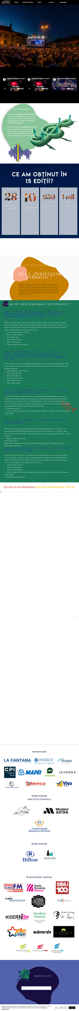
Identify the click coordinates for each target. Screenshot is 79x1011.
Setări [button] (56, 1007)
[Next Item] (75, 617)
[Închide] (77, 1008)
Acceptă (72, 1007)
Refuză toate (63, 1007)
